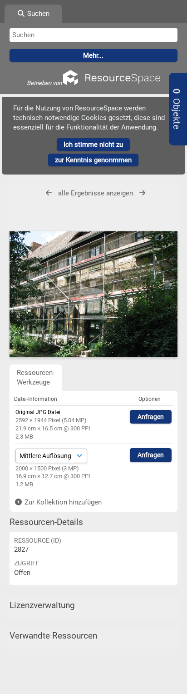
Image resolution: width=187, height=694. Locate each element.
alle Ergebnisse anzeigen (95, 193)
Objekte (176, 109)
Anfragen (151, 416)
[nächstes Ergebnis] (142, 193)
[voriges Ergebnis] (49, 193)
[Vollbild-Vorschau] (93, 294)
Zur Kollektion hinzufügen (62, 502)
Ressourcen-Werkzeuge (35, 377)
